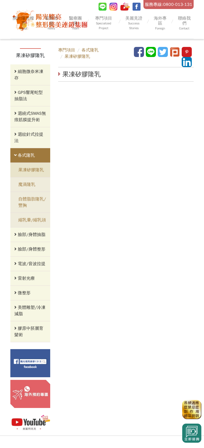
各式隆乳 (25, 155)
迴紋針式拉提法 (28, 137)
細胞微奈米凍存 (28, 75)
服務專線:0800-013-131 (168, 4)
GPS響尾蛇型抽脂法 (28, 96)
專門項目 (66, 50)
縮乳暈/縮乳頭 (32, 220)
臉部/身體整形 (30, 249)
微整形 (23, 293)
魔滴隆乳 (26, 184)
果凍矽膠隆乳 (31, 170)
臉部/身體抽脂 (30, 234)
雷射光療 (25, 278)
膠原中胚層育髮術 (28, 331)
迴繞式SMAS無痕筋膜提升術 (30, 116)
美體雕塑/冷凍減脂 (29, 311)
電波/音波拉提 (30, 263)
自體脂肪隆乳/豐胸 (32, 202)
